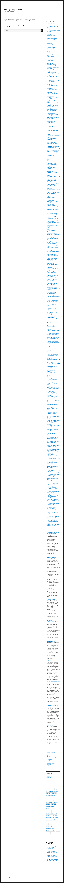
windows (57, 830)
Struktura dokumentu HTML (53, 209)
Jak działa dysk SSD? (51, 193)
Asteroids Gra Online (51, 23)
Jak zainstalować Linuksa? (52, 208)
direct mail (56, 791)
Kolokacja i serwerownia (52, 141)
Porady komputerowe (51, 29)
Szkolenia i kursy (50, 767)
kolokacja (48, 804)
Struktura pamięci (50, 204)
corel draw (51, 791)
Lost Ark (48, 42)
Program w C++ (50, 127)
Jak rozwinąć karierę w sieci (52, 378)
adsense (47, 786)
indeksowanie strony (50, 800)
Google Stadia (50, 60)
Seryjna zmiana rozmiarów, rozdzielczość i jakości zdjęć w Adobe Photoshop (53, 220)
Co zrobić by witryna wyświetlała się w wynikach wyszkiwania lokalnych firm (52, 456)
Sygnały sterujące (50, 154)
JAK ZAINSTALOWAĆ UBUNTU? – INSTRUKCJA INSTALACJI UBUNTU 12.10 (53, 275)
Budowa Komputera (51, 752)
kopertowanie (53, 804)
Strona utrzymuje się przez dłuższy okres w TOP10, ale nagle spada (52, 366)
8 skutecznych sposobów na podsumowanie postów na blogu (52, 238)
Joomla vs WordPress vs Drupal (53, 148)
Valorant (48, 51)
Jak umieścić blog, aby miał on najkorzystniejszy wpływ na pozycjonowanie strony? (53, 522)
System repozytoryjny (51, 119)
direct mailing (48, 793)
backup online (48, 789)
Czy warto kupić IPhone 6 (52, 382)
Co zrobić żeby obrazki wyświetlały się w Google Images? (52, 143)
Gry (47, 755)
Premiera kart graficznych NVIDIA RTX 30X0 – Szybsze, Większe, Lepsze (53, 95)
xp (46, 835)
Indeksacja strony (50, 505)
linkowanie (54, 811)
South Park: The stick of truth (53, 316)
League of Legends (51, 54)
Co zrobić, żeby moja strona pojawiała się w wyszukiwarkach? (52, 514)
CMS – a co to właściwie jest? (53, 212)
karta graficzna (49, 802)
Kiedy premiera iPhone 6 (52, 396)
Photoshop (54, 815)
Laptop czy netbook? (51, 205)
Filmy (48, 754)
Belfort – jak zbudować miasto (53, 330)
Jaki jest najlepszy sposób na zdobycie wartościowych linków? (53, 408)
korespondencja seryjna (50, 806)
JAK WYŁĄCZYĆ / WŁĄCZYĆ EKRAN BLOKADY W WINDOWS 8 (53, 296)
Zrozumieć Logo (50, 129)
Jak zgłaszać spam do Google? (53, 499)
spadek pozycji (49, 826)
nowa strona (54, 813)
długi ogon (48, 795)
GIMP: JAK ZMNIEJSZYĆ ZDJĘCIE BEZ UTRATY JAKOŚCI (52, 856)
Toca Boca (49, 59)
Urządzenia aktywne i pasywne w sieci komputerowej (52, 847)
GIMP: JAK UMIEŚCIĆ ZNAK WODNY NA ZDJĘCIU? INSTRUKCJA (52, 249)
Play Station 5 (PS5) (51, 92)
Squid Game (49, 43)
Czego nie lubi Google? (51, 415)
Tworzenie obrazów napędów (53, 333)
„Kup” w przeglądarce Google (53, 150)
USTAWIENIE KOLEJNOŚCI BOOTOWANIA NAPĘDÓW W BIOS (52, 308)
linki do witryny (49, 808)
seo (47, 824)
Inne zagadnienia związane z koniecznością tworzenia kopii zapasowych (53, 338)
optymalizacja (48, 815)
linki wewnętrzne (56, 808)
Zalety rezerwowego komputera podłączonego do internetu (53, 349)
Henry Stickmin (50, 58)
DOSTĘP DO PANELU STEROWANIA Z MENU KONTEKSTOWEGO (51, 292)
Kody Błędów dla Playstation (53, 105)
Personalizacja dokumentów (53, 172)
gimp (52, 795)
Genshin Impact (50, 56)
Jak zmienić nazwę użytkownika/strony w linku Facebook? (52, 394)
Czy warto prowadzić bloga (52, 376)
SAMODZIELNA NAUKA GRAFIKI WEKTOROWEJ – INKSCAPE (52, 245)
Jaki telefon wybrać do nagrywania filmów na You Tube (52, 26)
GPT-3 (48, 55)
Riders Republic (50, 44)
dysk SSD (54, 793)
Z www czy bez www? (51, 413)
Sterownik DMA (50, 202)
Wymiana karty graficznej (52, 206)
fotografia (49, 777)
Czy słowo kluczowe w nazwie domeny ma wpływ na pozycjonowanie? (53, 390)
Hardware (49, 756)
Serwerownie (49, 68)
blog (56, 789)
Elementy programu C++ (52, 121)
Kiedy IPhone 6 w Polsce (52, 403)
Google (55, 795)
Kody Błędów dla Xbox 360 (52, 104)
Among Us (49, 75)
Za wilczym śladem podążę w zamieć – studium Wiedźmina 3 (53, 320)
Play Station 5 (49, 817)
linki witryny (48, 811)
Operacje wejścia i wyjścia (52, 201)
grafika (47, 797)
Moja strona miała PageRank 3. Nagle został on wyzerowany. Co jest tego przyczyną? (53, 474)
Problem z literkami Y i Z (52, 38)
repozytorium (57, 822)
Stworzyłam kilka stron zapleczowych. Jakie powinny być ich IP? (53, 429)
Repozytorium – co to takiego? (53, 210)
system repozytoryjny (50, 828)
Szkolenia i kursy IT (51, 197)
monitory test (48, 813)
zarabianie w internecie (52, 835)
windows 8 (48, 833)
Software (49, 764)
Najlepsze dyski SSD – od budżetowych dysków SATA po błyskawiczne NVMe (53, 87)
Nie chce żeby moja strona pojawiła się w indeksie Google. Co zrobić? (53, 470)
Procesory (49, 196)
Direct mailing (50, 61)
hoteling (51, 797)
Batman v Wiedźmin (51, 317)
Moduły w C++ (50, 126)
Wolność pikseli (50, 313)
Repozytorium (50, 195)
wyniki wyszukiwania (55, 833)
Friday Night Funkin (51, 47)
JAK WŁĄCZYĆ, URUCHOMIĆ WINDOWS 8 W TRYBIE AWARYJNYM (52, 266)
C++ (47, 791)
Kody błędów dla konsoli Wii (52, 102)
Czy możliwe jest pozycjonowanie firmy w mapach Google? (52, 462)
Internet (48, 371)
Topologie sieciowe (51, 181)
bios (53, 789)
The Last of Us (50, 314)
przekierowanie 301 (49, 822)
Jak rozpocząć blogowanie (52, 233)
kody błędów (55, 802)
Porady (48, 760)
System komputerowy (51, 765)
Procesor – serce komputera (53, 192)
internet (56, 800)
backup (52, 786)
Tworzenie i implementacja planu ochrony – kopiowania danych (53, 342)
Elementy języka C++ (51, 122)
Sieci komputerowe (51, 763)
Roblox (48, 52)
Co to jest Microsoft (51, 372)
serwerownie (51, 824)
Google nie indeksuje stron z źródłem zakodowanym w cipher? (53, 478)
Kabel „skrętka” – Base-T (52, 185)
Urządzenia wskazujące (50, 830)
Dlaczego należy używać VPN (53, 46)
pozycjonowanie (55, 817)
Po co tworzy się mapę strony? (53, 516)
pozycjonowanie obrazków (51, 819)
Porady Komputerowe (13, 9)
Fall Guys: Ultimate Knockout (53, 76)
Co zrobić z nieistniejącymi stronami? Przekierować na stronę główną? (52, 466)
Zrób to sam (49, 776)
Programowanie (50, 761)
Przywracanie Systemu (51, 332)
